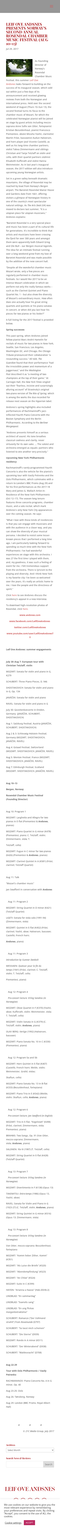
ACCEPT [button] (29, 1522)
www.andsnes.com (30, 615)
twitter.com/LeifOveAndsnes (30, 627)
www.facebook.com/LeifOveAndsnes (29, 621)
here (14, 595)
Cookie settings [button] (13, 1522)
